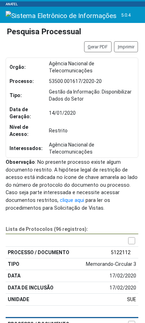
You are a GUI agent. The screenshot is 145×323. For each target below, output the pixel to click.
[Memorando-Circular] (131, 240)
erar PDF (98, 46)
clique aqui (72, 200)
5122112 (121, 252)
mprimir (126, 46)
